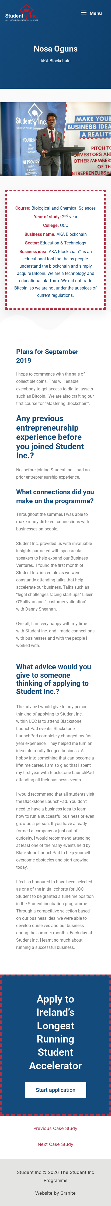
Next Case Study (55, 1144)
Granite (68, 1193)
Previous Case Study (55, 1128)
